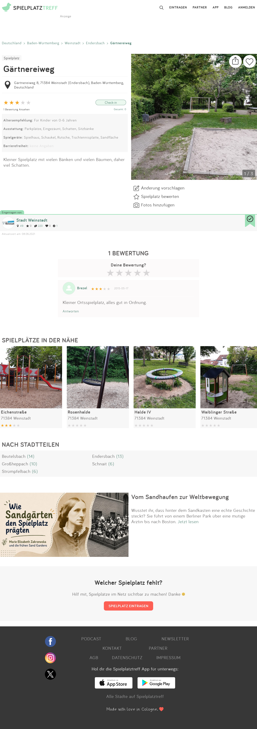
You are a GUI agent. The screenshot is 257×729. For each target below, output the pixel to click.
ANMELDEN (246, 7)
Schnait (99, 463)
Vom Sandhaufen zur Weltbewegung (180, 497)
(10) (33, 463)
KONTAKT (112, 648)
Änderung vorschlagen (163, 188)
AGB (94, 657)
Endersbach (95, 43)
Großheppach (15, 463)
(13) (120, 456)
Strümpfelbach (16, 471)
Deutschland (12, 43)
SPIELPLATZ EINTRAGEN (128, 605)
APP (216, 7)
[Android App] (156, 687)
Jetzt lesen (188, 521)
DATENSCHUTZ (127, 657)
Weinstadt (73, 43)
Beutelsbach (14, 456)
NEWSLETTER (175, 638)
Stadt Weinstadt (31, 220)
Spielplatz (12, 58)
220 (40, 225)
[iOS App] (113, 687)
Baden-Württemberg (43, 43)
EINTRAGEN (178, 7)
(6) (111, 463)
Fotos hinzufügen (158, 205)
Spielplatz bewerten (160, 196)
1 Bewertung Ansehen (16, 109)
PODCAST (91, 638)
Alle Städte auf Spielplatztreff (135, 696)
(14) (30, 456)
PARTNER (200, 7)
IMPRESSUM (168, 657)
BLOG (228, 7)
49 (22, 225)
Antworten (71, 311)
